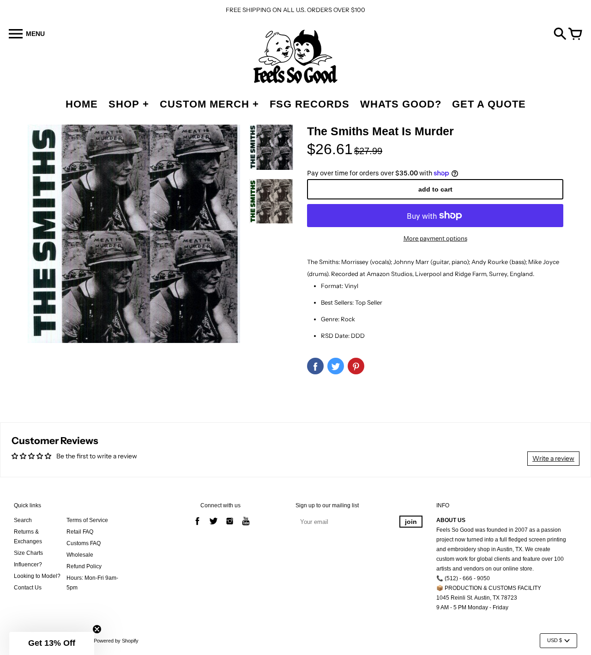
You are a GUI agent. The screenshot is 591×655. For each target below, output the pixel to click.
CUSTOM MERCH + (209, 104)
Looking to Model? (37, 576)
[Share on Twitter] (335, 366)
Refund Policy (84, 566)
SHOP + (129, 104)
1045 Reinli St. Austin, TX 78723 (476, 598)
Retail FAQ (79, 532)
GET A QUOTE (489, 104)
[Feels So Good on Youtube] (246, 526)
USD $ (554, 640)
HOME (82, 104)
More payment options (435, 238)
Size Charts (28, 553)
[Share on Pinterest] (356, 366)
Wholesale (79, 555)
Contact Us (28, 587)
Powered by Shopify (116, 640)
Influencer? (28, 564)
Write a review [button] (553, 458)
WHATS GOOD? (400, 104)
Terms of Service (87, 520)
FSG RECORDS (310, 104)
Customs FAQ (83, 543)
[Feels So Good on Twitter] (213, 526)
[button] (51, 643)
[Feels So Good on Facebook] (197, 526)
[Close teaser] (97, 629)
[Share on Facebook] (315, 366)
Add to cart (435, 189)
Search (23, 520)
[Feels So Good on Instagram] (229, 526)
